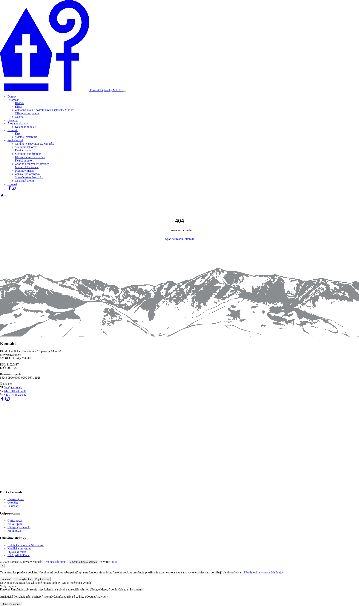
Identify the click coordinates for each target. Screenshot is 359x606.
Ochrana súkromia (55, 561)
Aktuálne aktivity (17, 123)
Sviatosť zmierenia (26, 136)
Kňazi (18, 106)
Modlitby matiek (24, 170)
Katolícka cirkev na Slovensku (25, 545)
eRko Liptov (14, 524)
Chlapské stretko (25, 180)
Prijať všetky (42, 579)
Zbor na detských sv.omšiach (32, 163)
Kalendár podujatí (25, 126)
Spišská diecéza (16, 551)
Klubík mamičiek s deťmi (30, 157)
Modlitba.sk (14, 530)
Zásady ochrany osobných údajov (263, 572)
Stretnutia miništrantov (28, 153)
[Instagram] (14, 189)
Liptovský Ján (15, 499)
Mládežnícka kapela (27, 167)
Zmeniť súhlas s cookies (83, 562)
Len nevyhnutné (23, 579)
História (19, 103)
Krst (17, 133)
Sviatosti (12, 130)
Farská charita (23, 150)
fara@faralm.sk (13, 387)
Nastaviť (6, 579)
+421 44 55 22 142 (15, 394)
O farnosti (13, 99)
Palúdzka (12, 506)
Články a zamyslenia (27, 113)
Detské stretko (23, 160)
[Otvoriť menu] (124, 91)
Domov (11, 96)
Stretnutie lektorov (26, 147)
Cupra (113, 561)
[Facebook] (9, 189)
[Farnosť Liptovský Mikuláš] (45, 90)
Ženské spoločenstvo (27, 174)
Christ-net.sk (14, 520)
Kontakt (12, 184)
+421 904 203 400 (15, 391)
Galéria (19, 116)
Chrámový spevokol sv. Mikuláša (34, 143)
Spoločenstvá (15, 140)
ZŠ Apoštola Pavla (18, 555)
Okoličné (12, 502)
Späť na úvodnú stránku (179, 238)
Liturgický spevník (18, 527)
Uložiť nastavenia (10, 604)
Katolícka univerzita (19, 548)
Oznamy (12, 120)
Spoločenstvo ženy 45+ (29, 177)
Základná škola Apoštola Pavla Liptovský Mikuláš (44, 110)
